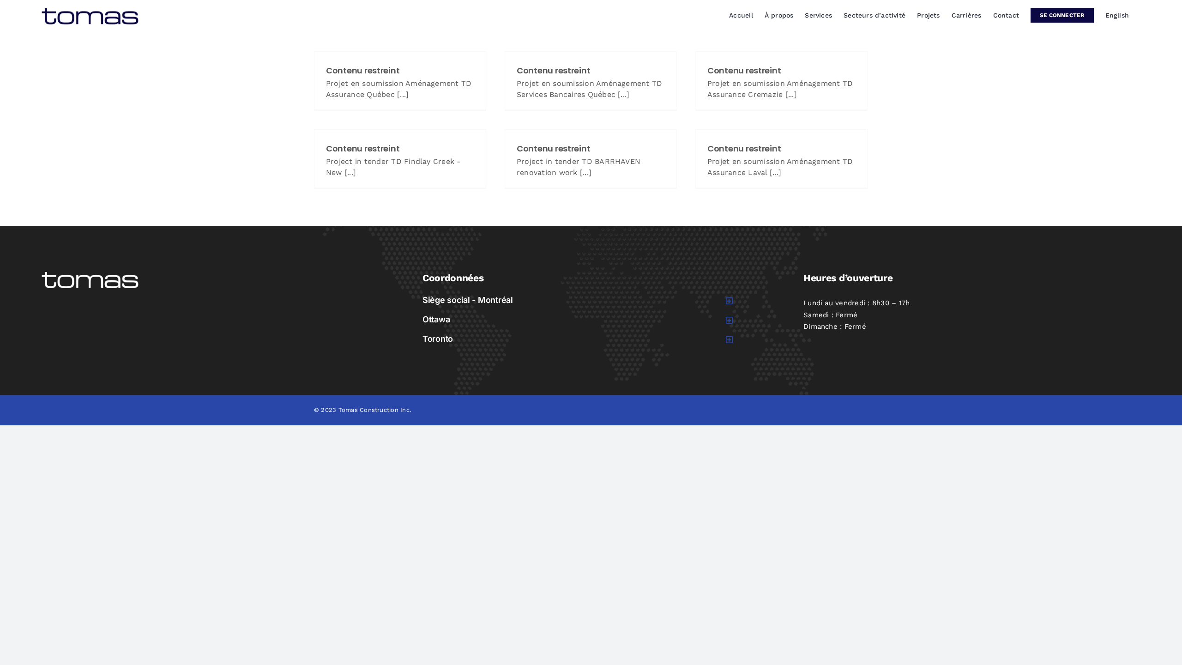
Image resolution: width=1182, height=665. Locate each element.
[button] (577, 300)
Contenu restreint (362, 70)
